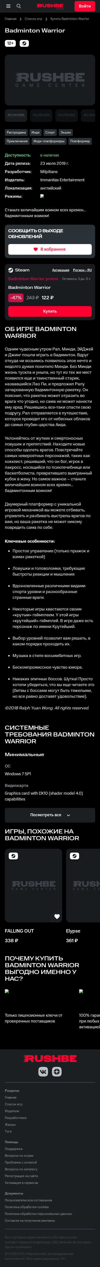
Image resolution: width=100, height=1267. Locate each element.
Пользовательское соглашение (28, 1200)
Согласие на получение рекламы (30, 1220)
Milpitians (49, 172)
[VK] (43, 1072)
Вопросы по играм (19, 1155)
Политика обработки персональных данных (38, 1214)
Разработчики (15, 1118)
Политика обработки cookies (27, 1207)
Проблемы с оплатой (21, 1162)
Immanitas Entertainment (62, 180)
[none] (19, 6)
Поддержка (13, 1149)
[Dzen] (57, 1072)
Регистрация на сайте (21, 1176)
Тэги (8, 1131)
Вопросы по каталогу (21, 1169)
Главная (11, 18)
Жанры (10, 1124)
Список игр (33, 18)
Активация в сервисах (21, 1182)
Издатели (12, 1111)
